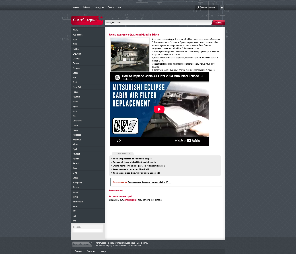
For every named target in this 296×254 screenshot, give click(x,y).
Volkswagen (78, 201)
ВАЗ (74, 210)
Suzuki (75, 191)
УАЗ (74, 220)
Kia (74, 115)
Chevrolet (77, 53)
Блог (119, 7)
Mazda (75, 129)
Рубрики (86, 7)
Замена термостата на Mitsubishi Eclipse (132, 158)
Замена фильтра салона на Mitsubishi (131, 169)
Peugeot (76, 153)
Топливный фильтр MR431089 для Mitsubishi (134, 162)
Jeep (75, 110)
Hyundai (76, 96)
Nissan (75, 144)
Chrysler (76, 58)
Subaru (76, 187)
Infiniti (75, 101)
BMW (75, 44)
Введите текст (113, 22)
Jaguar (75, 106)
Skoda (75, 177)
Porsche (76, 158)
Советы (111, 7)
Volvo (75, 206)
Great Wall (77, 87)
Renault (76, 163)
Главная (75, 7)
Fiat (74, 77)
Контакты (91, 251)
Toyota (75, 196)
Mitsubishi (77, 139)
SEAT (75, 172)
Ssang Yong (77, 182)
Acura (75, 29)
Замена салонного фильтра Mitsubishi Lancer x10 (136, 172)
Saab (75, 168)
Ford (75, 82)
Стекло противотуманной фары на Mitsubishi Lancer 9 (139, 165)
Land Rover (77, 120)
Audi (75, 39)
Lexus (75, 125)
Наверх (103, 251)
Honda (75, 91)
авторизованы (130, 199)
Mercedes (77, 134)
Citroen (76, 63)
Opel (75, 149)
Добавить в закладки (206, 7)
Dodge (75, 72)
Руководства (98, 7)
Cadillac (76, 48)
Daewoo (76, 67)
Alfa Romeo (77, 34)
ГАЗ (74, 215)
